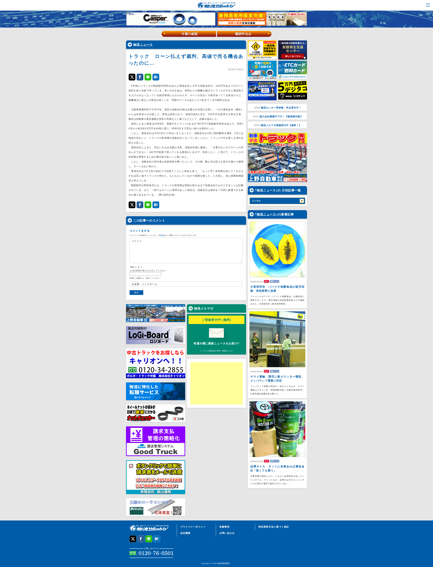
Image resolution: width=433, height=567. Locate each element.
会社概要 (185, 533)
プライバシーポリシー (193, 526)
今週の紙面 (180, 34)
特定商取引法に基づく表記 (273, 526)
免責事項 (224, 526)
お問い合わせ (227, 533)
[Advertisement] (216, 383)
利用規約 (162, 235)
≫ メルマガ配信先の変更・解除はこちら (216, 351)
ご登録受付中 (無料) (216, 319)
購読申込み (252, 34)
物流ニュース (143, 44)
